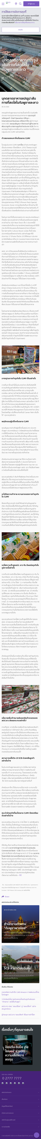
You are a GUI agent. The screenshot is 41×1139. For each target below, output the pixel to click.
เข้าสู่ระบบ (31, 3)
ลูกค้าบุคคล (5, 36)
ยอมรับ (20, 29)
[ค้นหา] (20, 3)
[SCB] (8, 3)
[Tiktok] (11, 1083)
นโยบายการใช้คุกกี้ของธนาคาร (25, 22)
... (11, 36)
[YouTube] (15, 1083)
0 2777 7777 (12, 1078)
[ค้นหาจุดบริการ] (16, 3)
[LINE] (7, 1083)
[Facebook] (3, 1083)
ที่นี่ (20, 875)
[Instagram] (23, 1083)
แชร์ (6, 78)
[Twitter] (19, 1083)
